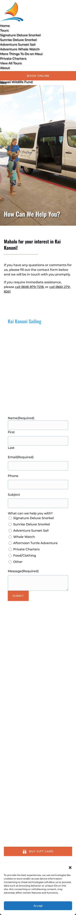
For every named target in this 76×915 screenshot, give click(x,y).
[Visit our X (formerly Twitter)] (38, 737)
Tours (8, 821)
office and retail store (25, 391)
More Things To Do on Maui (21, 54)
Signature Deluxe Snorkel (20, 35)
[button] (70, 868)
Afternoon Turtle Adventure (35, 543)
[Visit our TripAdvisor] (7, 668)
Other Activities (16, 825)
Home (5, 26)
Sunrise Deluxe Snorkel (18, 40)
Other (18, 562)
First (11, 432)
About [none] (5, 68)
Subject (14, 494)
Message (23, 571)
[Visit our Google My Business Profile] (6, 644)
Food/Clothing (24, 555)
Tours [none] (4, 30)
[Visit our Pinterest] (6, 662)
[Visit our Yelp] (6, 744)
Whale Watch (24, 537)
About (9, 830)
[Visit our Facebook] (6, 638)
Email (21, 457)
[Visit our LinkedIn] (6, 656)
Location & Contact (19, 835)
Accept (38, 905)
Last (11, 448)
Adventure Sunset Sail (17, 44)
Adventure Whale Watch (20, 49)
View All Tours (11, 63)
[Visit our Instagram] (6, 650)
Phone (13, 476)
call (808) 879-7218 (29, 287)
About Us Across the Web (24, 839)
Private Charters (13, 58)
